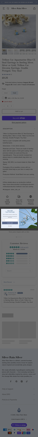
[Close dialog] (36, 210)
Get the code (10, 222)
